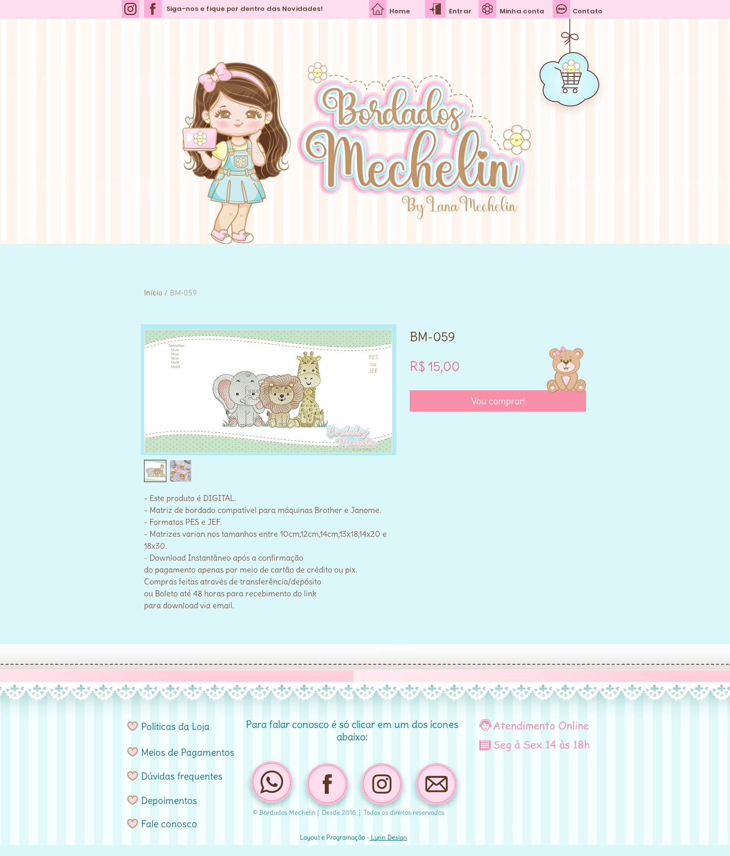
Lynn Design (388, 837)
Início (153, 293)
